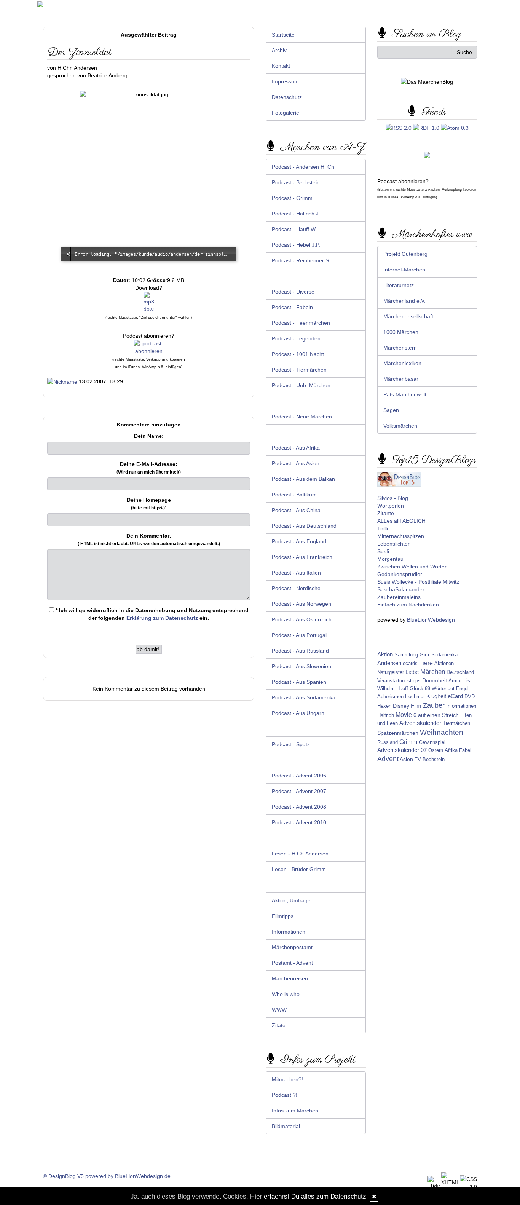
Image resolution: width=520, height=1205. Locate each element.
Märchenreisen (290, 978)
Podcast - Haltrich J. (296, 214)
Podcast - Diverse (293, 292)
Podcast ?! (284, 1095)
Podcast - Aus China (296, 510)
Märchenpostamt (292, 947)
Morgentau (390, 559)
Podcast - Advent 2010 (299, 822)
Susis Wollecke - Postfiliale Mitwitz (418, 582)
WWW (279, 1010)
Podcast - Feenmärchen (301, 323)
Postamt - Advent (292, 963)
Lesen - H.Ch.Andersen (300, 854)
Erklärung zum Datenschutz (162, 618)
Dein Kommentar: (149, 539)
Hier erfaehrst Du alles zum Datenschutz (308, 1196)
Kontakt (281, 66)
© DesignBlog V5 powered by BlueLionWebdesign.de (107, 1176)
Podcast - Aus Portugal (299, 635)
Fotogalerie (285, 113)
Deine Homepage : (149, 504)
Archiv (279, 50)
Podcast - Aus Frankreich (302, 557)
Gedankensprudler (399, 574)
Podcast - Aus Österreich (302, 619)
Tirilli (382, 528)
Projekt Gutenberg (405, 254)
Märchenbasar (400, 379)
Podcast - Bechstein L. (299, 182)
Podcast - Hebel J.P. (296, 245)
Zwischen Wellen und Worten (412, 566)
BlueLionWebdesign (431, 620)
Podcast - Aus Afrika (296, 448)
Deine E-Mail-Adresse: (148, 468)
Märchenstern (400, 348)
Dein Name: (149, 436)
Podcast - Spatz (291, 744)
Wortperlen (390, 506)
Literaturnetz (398, 285)
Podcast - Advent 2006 (299, 775)
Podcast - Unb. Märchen (301, 385)
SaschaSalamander (400, 589)
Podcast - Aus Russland (300, 651)
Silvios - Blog (392, 498)
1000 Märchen (400, 332)
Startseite (283, 35)
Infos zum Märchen (295, 1111)
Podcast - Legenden (296, 338)
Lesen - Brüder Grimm (299, 869)
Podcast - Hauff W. (294, 229)
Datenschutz (287, 97)
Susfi (383, 551)
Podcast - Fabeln (292, 307)
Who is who (286, 994)
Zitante (385, 513)
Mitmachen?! (287, 1079)
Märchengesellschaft (408, 316)
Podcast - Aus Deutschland (304, 526)
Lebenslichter (393, 544)
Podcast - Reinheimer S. (301, 260)
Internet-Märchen (404, 270)
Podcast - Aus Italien (296, 573)
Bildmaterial (286, 1126)
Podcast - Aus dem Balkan (303, 479)
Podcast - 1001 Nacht (298, 354)
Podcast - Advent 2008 (299, 807)
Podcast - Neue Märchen (302, 416)
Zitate (279, 1025)
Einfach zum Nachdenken (408, 605)
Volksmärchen (400, 426)
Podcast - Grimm (292, 198)
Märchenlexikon (402, 363)
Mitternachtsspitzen (400, 536)
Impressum (285, 81)
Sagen (391, 410)
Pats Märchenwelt (404, 394)
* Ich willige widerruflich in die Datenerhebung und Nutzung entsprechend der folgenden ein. (151, 614)
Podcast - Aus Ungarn (298, 713)
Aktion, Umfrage (291, 900)
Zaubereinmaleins (399, 597)
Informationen (288, 932)
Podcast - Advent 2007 (299, 791)
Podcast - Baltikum (294, 495)
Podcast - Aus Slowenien (301, 666)
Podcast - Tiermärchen (299, 370)
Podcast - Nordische (296, 588)
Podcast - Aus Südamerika (303, 697)
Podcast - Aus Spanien (299, 682)
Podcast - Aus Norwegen (301, 604)
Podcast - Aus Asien (295, 463)
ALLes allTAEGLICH (401, 521)
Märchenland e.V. (404, 301)
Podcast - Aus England (299, 541)
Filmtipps (282, 916)
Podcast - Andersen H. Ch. (304, 167)
